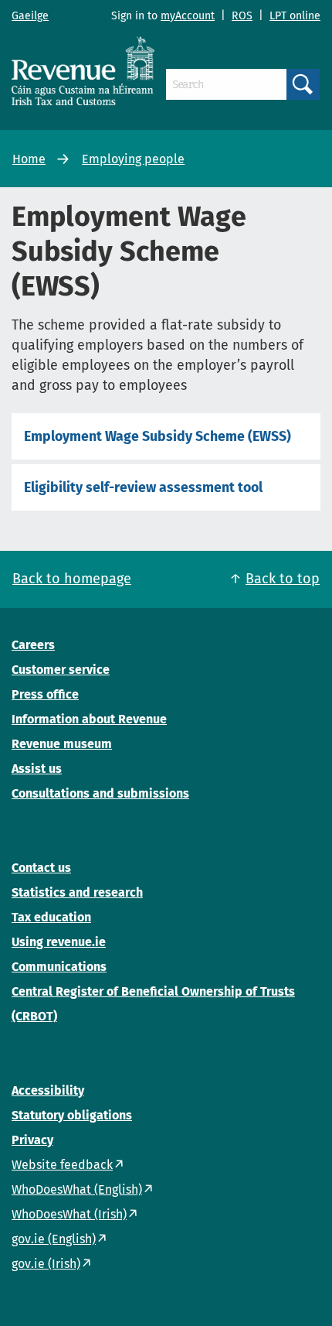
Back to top (283, 578)
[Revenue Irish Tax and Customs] (83, 70)
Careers (33, 644)
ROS (242, 15)
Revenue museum (62, 743)
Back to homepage (71, 578)
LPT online (294, 15)
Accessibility (48, 1090)
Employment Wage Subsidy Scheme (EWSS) (157, 436)
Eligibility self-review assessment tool (143, 487)
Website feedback (62, 1164)
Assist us (37, 768)
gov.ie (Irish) (46, 1263)
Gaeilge (30, 15)
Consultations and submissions (100, 793)
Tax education (51, 917)
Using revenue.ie (59, 942)
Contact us (41, 867)
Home (29, 159)
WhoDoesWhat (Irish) (69, 1214)
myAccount (188, 15)
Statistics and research (77, 892)
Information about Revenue (89, 719)
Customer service (61, 669)
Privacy (32, 1140)
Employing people (133, 159)
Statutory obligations (72, 1115)
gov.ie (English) (54, 1239)
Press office (45, 694)
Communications (59, 966)
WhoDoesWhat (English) (77, 1189)
